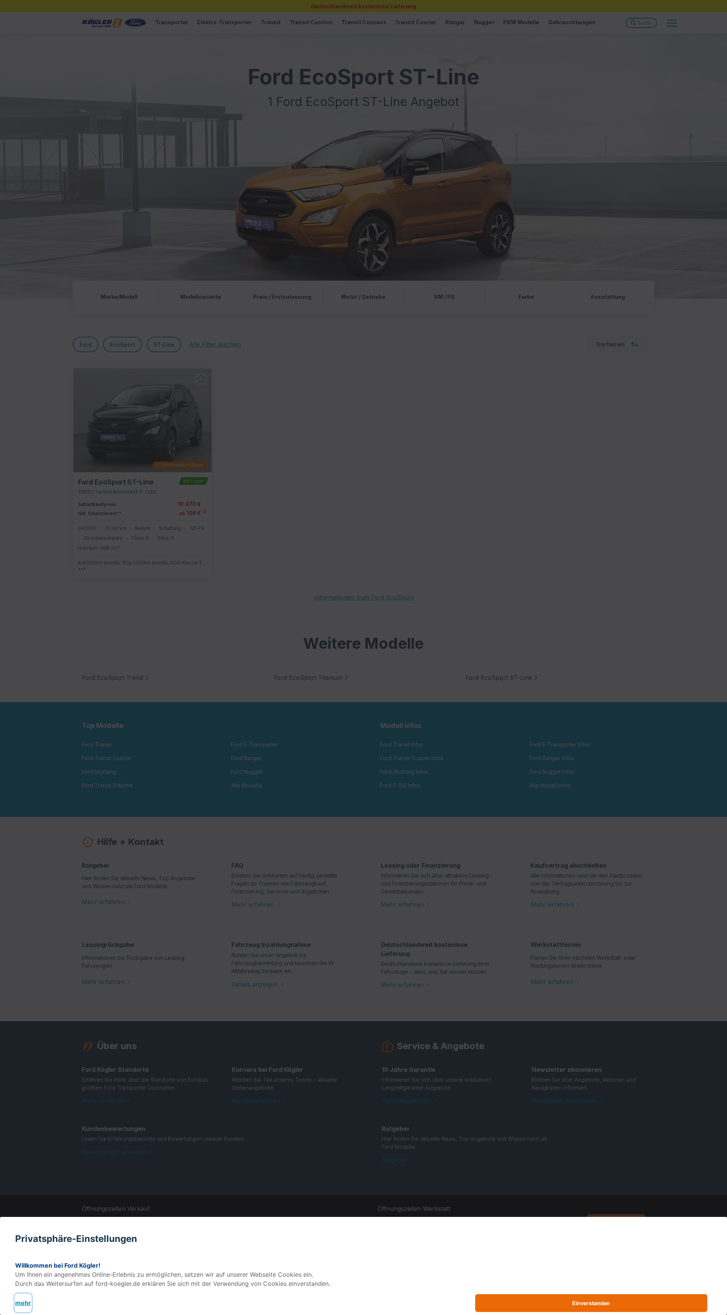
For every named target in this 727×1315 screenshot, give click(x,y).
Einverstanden (591, 1303)
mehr (23, 1303)
